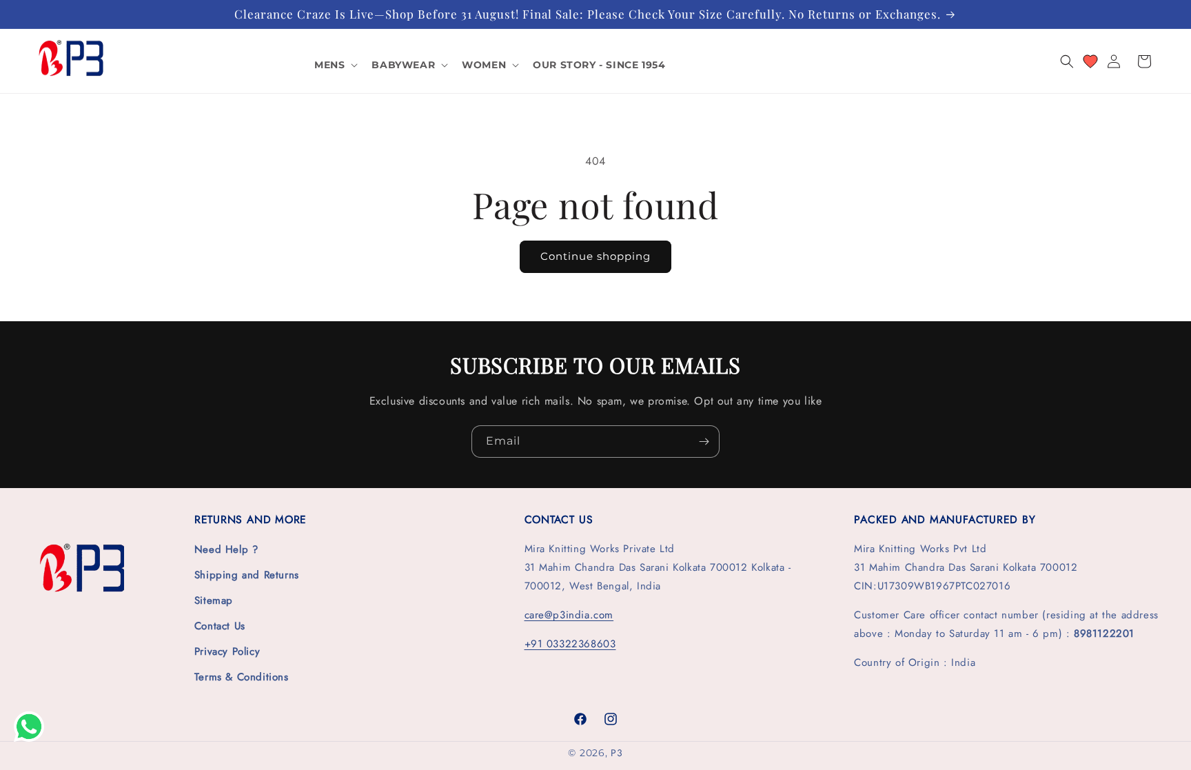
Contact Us (219, 626)
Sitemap (213, 600)
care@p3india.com (569, 614)
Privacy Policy (227, 651)
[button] (334, 64)
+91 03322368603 (570, 643)
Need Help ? (226, 549)
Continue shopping (595, 256)
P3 (616, 753)
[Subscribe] (704, 441)
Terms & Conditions (241, 677)
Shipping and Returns (246, 574)
